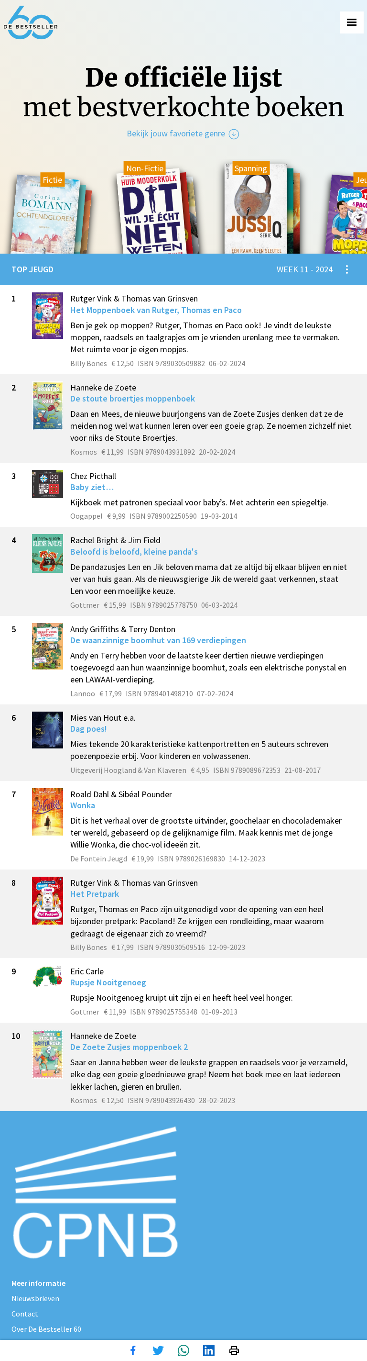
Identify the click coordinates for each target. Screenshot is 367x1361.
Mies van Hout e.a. (103, 717)
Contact (24, 1313)
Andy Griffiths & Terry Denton (122, 629)
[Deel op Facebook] (132, 1350)
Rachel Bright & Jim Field (115, 540)
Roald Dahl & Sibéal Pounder (121, 794)
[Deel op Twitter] (158, 1350)
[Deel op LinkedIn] (208, 1350)
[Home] (30, 22)
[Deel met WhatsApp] (183, 1350)
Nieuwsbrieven (35, 1298)
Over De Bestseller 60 (46, 1329)
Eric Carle (87, 971)
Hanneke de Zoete (103, 387)
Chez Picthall (93, 475)
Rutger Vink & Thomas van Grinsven (134, 298)
